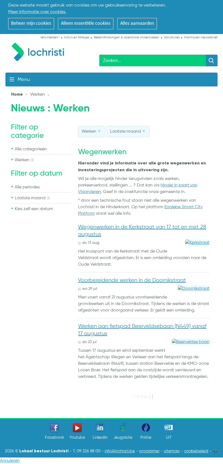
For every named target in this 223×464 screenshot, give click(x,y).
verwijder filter (99, 131)
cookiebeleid (196, 451)
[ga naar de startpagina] (41, 51)
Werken (24, 160)
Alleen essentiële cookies (85, 23)
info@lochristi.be (120, 451)
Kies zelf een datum (34, 209)
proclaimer (149, 451)
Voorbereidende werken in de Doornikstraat (132, 280)
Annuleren (10, 461)
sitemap (172, 451)
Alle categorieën (31, 149)
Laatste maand (32, 198)
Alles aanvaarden (137, 23)
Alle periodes (27, 187)
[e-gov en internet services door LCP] (215, 451)
